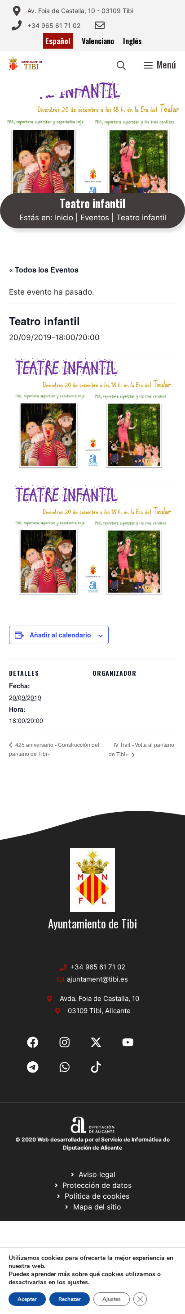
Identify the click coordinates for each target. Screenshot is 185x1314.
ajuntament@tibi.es (97, 979)
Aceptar (27, 1299)
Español (57, 40)
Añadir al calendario (60, 634)
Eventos (94, 217)
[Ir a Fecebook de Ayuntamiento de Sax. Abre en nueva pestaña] (33, 1042)
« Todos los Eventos (44, 269)
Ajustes (111, 1299)
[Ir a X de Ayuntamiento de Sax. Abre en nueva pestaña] (64, 1042)
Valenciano (98, 40)
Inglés (132, 40)
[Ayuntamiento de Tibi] (25, 64)
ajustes (77, 1282)
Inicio (64, 217)
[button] (121, 64)
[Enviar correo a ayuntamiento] (100, 25)
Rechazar (69, 1299)
